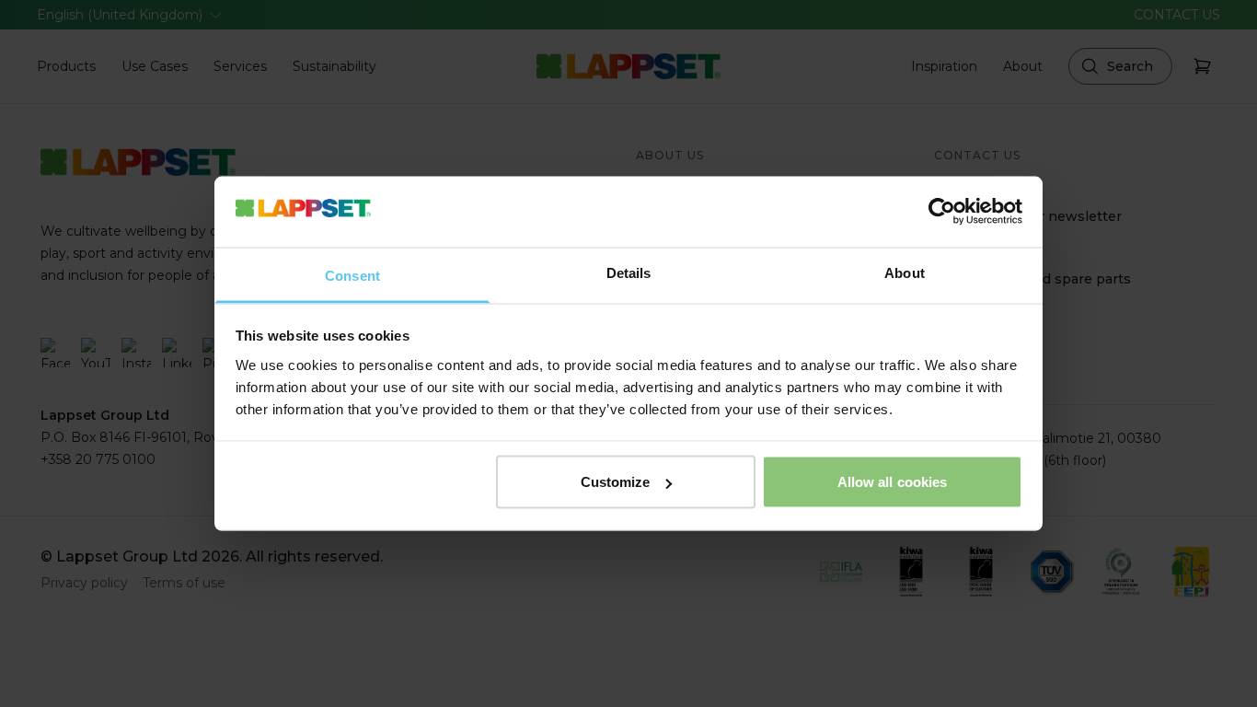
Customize (616, 482)
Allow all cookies (892, 482)
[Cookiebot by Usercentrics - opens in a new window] (941, 212)
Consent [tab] (352, 275)
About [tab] (904, 272)
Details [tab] (629, 272)
